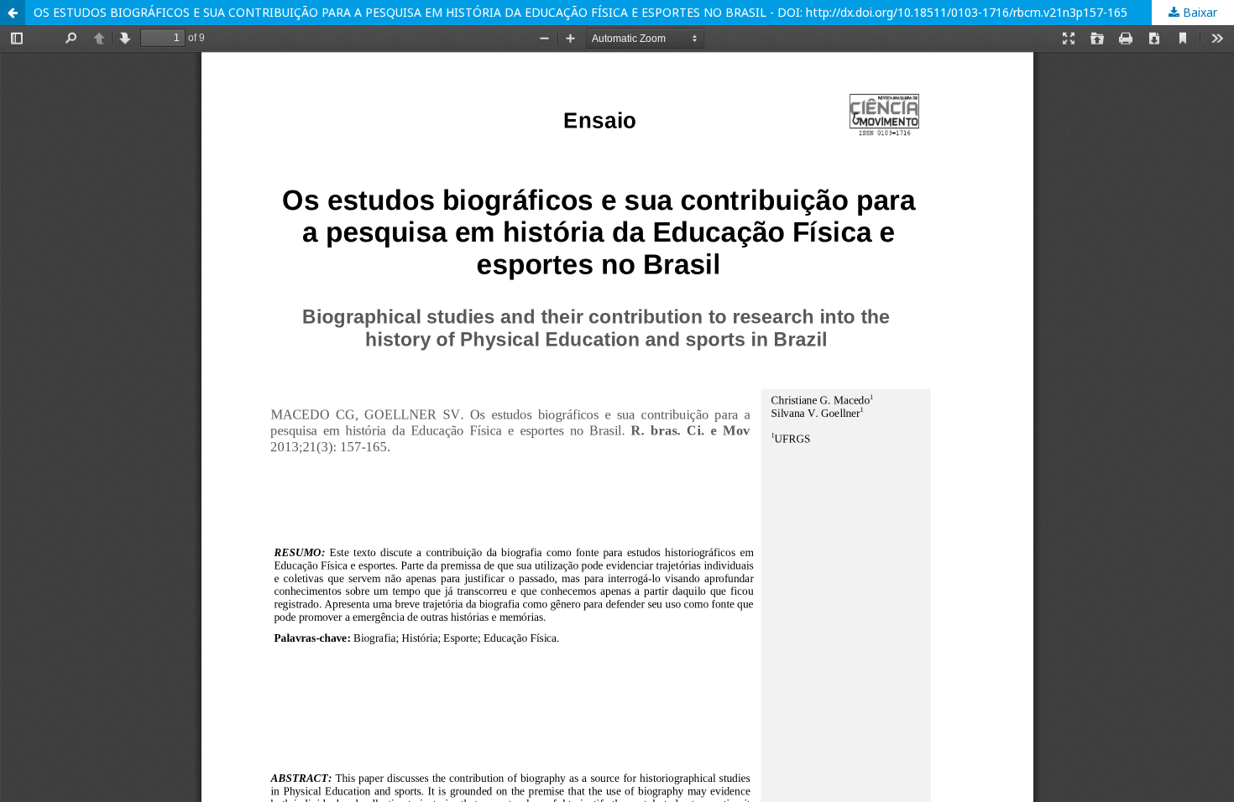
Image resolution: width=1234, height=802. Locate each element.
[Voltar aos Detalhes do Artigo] (12, 12)
